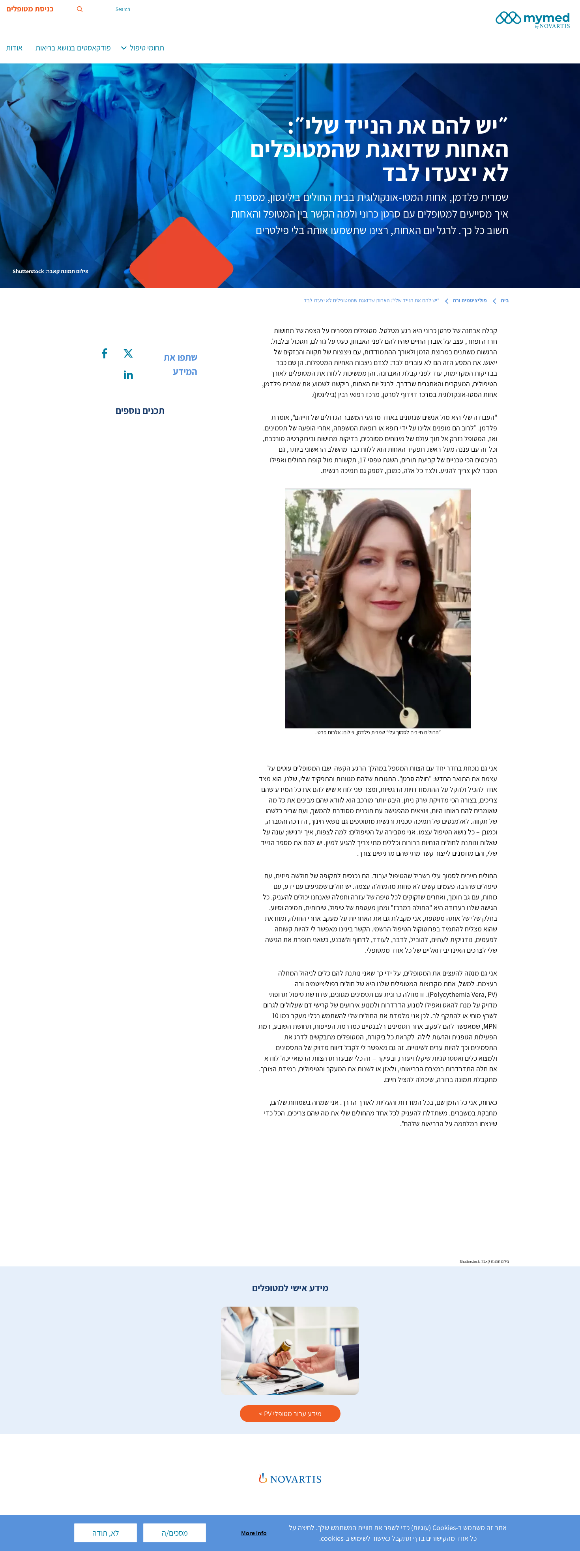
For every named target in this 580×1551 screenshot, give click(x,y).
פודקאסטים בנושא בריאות (73, 48)
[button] (124, 47)
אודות (14, 48)
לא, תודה (105, 1533)
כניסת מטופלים (30, 9)
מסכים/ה (175, 1533)
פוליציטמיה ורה (470, 300)
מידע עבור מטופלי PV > (290, 1413)
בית (505, 300)
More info (254, 1533)
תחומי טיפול (147, 48)
